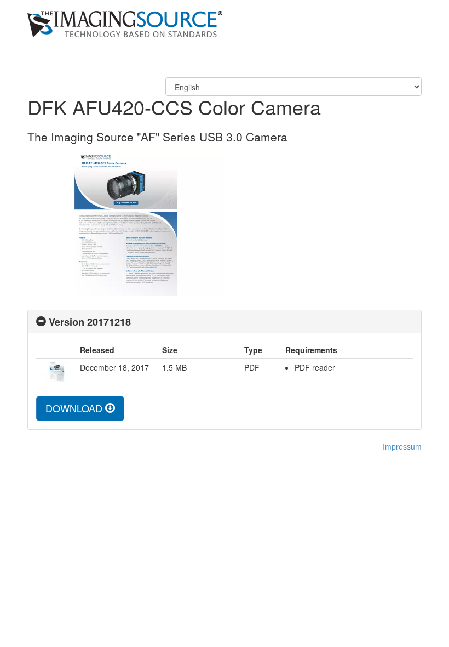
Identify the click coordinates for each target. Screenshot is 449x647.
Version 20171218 (90, 322)
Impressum (402, 446)
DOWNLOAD (75, 408)
